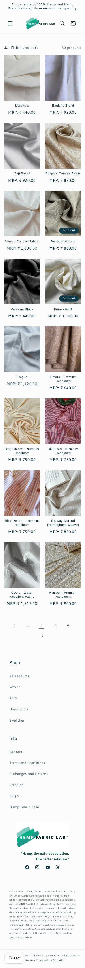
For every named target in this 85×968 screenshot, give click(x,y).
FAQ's (14, 796)
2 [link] (41, 625)
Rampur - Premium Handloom (63, 594)
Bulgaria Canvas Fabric (63, 173)
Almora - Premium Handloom (63, 379)
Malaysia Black (22, 309)
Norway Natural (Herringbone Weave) (63, 523)
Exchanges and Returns (28, 774)
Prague (22, 377)
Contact (15, 752)
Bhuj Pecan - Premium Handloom (22, 523)
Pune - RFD (63, 309)
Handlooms (18, 709)
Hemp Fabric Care (24, 807)
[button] (9, 23)
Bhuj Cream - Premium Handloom (22, 451)
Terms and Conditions (27, 763)
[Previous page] (14, 625)
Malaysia (22, 105)
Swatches (17, 720)
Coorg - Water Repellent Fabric (21, 594)
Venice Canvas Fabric (21, 241)
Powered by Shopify (50, 960)
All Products (19, 676)
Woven (14, 687)
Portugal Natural (63, 241)
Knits (13, 698)
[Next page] (42, 636)
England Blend (63, 105)
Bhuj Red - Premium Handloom (63, 451)
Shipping (16, 785)
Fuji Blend (22, 173)
